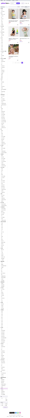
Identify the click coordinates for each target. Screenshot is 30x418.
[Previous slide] (8, 14)
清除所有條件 (5, 407)
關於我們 (11, 416)
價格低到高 (22, 6)
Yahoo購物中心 (5, 3)
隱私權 (19, 416)
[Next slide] (18, 14)
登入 (22, 3)
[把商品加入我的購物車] (17, 24)
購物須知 (14, 416)
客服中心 (8, 416)
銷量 (28, 6)
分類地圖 (22, 416)
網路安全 (17, 416)
